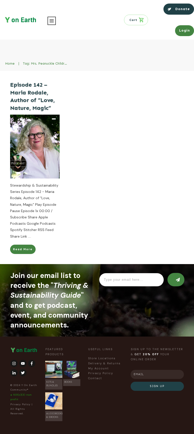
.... (29, 236)
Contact (95, 378)
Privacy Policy (20, 404)
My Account (98, 368)
